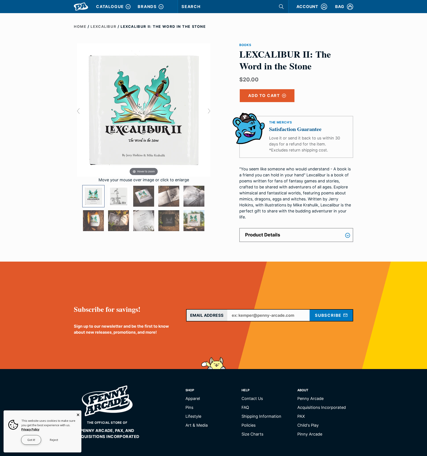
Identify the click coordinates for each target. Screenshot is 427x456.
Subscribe (329, 315)
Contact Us (252, 399)
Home (80, 26)
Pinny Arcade (309, 434)
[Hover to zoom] (143, 109)
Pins (189, 408)
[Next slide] (209, 111)
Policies (249, 425)
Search (191, 6)
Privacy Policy (30, 429)
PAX (301, 416)
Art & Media (196, 425)
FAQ (245, 408)
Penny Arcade (310, 399)
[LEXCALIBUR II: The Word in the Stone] (93, 196)
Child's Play (308, 425)
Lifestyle (193, 416)
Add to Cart (264, 95)
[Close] (78, 414)
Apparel (192, 399)
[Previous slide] (78, 111)
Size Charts (252, 434)
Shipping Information (261, 416)
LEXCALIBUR (103, 26)
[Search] (281, 6)
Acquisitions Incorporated (321, 408)
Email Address (207, 315)
